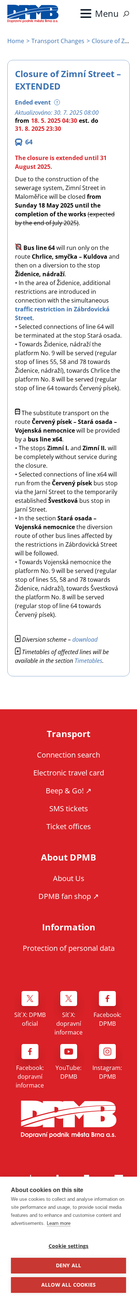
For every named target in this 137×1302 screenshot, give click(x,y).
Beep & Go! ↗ (69, 791)
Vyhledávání (126, 14)
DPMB (69, 1119)
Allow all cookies (68, 1285)
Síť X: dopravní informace (68, 1023)
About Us (68, 878)
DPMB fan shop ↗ (68, 896)
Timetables (88, 661)
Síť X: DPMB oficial (30, 1019)
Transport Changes (57, 41)
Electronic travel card (68, 773)
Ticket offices (68, 826)
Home (15, 41)
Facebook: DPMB (107, 1019)
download (85, 639)
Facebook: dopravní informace (30, 1076)
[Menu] (99, 13)
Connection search (68, 755)
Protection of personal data (69, 948)
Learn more (59, 1223)
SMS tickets (68, 808)
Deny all (68, 1265)
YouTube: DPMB (68, 1072)
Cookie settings (69, 1246)
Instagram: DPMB (107, 1072)
